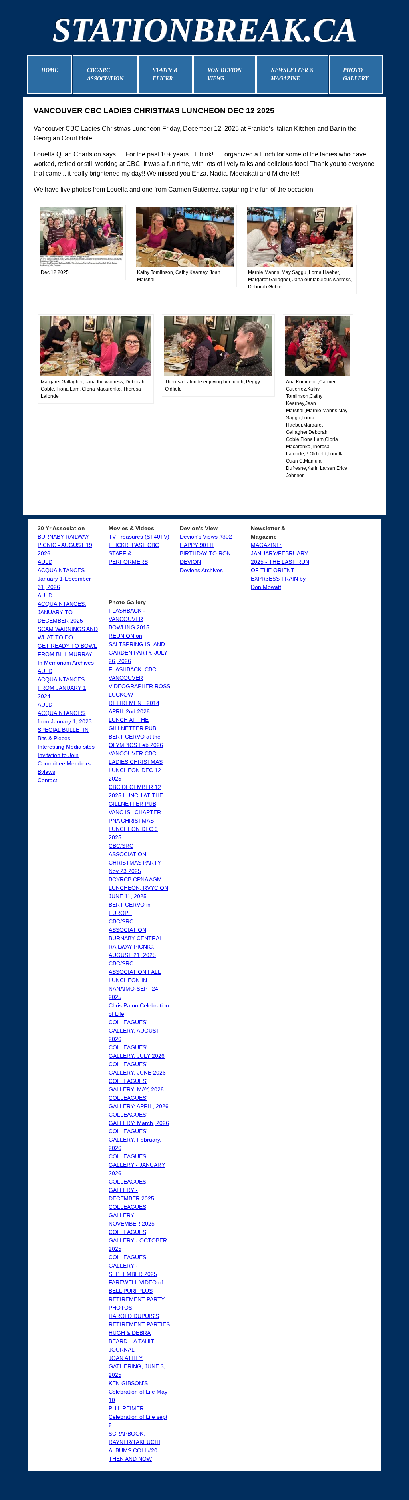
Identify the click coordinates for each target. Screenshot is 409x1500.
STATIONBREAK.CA (204, 29)
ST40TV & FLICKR (165, 74)
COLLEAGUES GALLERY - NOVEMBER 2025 (132, 1215)
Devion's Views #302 (206, 536)
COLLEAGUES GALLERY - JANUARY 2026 (137, 1164)
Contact (47, 780)
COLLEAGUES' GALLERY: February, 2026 (135, 1139)
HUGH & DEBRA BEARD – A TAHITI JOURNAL (132, 1341)
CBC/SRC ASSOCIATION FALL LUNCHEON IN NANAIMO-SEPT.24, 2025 (135, 980)
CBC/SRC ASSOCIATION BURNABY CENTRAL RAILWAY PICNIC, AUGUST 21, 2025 (136, 938)
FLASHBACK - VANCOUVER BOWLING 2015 (129, 619)
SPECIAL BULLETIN (63, 730)
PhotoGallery (356, 74)
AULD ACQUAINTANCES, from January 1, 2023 (65, 713)
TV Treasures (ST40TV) (139, 536)
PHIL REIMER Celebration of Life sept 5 (138, 1416)
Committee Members (64, 763)
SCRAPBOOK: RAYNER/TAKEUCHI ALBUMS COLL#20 (134, 1442)
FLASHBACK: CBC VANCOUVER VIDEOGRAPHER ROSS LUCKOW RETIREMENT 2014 (139, 686)
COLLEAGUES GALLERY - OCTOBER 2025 (138, 1240)
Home (49, 70)
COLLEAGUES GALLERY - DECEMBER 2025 (131, 1190)
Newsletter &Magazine (292, 74)
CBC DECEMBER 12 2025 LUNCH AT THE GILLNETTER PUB (136, 795)
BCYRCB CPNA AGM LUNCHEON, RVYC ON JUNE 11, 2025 (138, 887)
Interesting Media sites (66, 746)
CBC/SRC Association (105, 74)
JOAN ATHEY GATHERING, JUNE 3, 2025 (137, 1366)
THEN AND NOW (130, 1459)
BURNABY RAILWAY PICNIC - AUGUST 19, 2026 (66, 545)
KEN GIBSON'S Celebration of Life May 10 (138, 1391)
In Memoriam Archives (66, 662)
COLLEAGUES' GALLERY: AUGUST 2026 (134, 1030)
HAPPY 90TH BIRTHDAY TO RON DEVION (205, 553)
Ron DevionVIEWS (224, 74)
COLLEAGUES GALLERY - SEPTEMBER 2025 (133, 1265)
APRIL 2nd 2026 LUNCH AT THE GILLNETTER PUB (132, 719)
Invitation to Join (58, 755)
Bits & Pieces (54, 738)
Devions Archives (201, 570)
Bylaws (46, 772)
